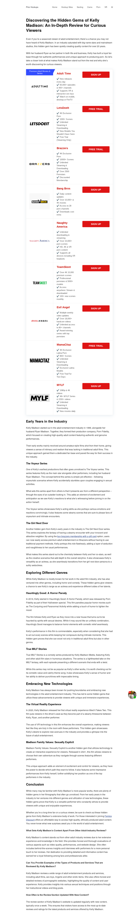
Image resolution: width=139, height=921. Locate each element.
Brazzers (62, 148)
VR (106, 7)
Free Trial (96, 109)
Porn (98, 7)
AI (112, 7)
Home (54, 7)
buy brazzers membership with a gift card (77, 536)
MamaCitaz (64, 344)
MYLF (60, 384)
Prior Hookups (32, 7)
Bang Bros (63, 188)
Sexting (80, 7)
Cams (89, 7)
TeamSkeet (64, 266)
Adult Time (64, 73)
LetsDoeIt (63, 107)
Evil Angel (63, 307)
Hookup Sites (67, 7)
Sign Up (96, 74)
